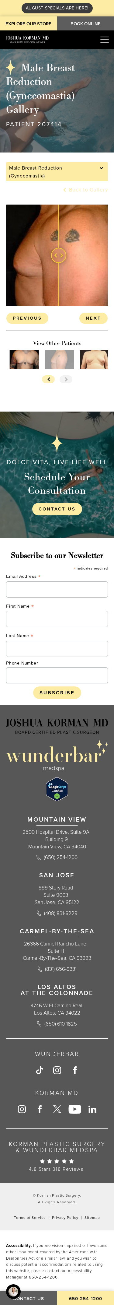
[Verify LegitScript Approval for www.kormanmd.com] (57, 789)
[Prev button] (48, 379)
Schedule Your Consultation (57, 483)
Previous (27, 318)
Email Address (23, 577)
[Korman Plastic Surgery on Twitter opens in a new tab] (56, 1109)
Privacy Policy (65, 1217)
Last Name (19, 636)
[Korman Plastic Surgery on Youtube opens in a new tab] (74, 1109)
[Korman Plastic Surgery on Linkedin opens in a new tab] (92, 1109)
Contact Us (57, 509)
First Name (20, 606)
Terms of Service (30, 1217)
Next (93, 318)
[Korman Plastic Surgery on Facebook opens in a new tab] (74, 1070)
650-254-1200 (43, 1277)
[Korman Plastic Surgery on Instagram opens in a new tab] (56, 1070)
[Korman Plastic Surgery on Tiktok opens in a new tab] (39, 1070)
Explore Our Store (28, 23)
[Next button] (66, 379)
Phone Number (22, 663)
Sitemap (92, 1217)
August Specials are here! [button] (57, 8)
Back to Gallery (87, 189)
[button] (104, 40)
